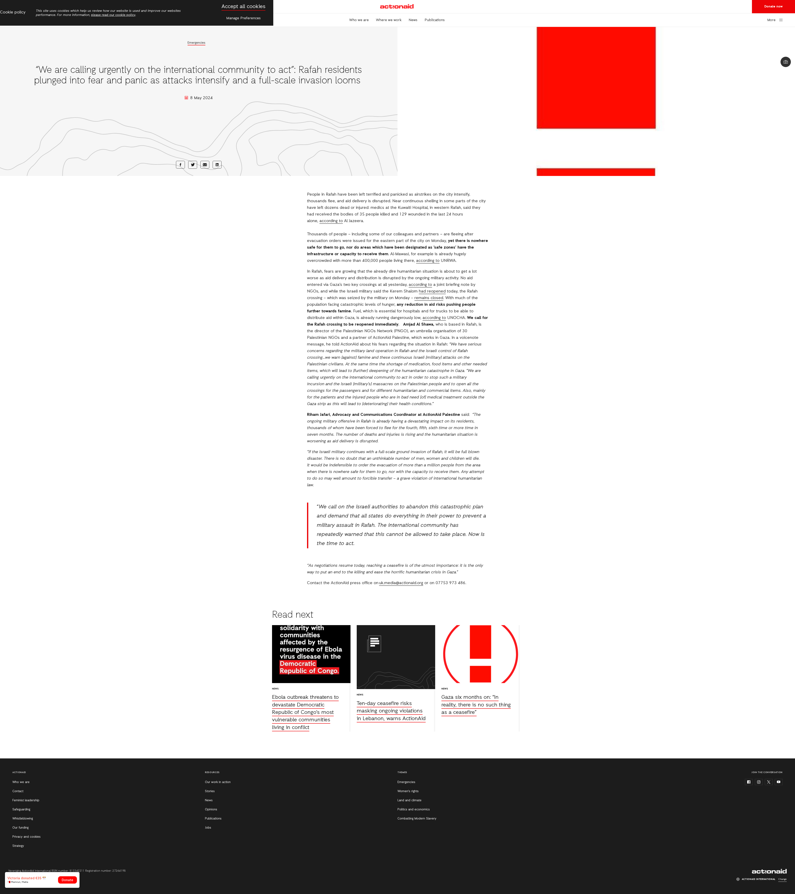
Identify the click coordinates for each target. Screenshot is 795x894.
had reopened (432, 291)
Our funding (20, 828)
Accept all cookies (243, 6)
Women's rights (408, 791)
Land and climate (410, 800)
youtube (779, 782)
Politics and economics (414, 809)
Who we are (359, 20)
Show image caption (786, 62)
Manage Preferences (243, 18)
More (771, 20)
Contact (17, 791)
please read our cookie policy (113, 15)
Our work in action (218, 782)
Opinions (211, 809)
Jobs (208, 828)
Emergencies (196, 43)
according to (331, 221)
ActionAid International (397, 6)
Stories (210, 791)
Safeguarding (21, 809)
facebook (749, 782)
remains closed (428, 298)
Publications (435, 20)
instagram (759, 782)
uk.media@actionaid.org (401, 583)
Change (782, 879)
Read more (311, 678)
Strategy (18, 846)
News (413, 20)
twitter (769, 782)
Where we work (388, 20)
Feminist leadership (25, 800)
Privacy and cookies (26, 837)
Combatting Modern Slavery (417, 819)
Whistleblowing (22, 819)
